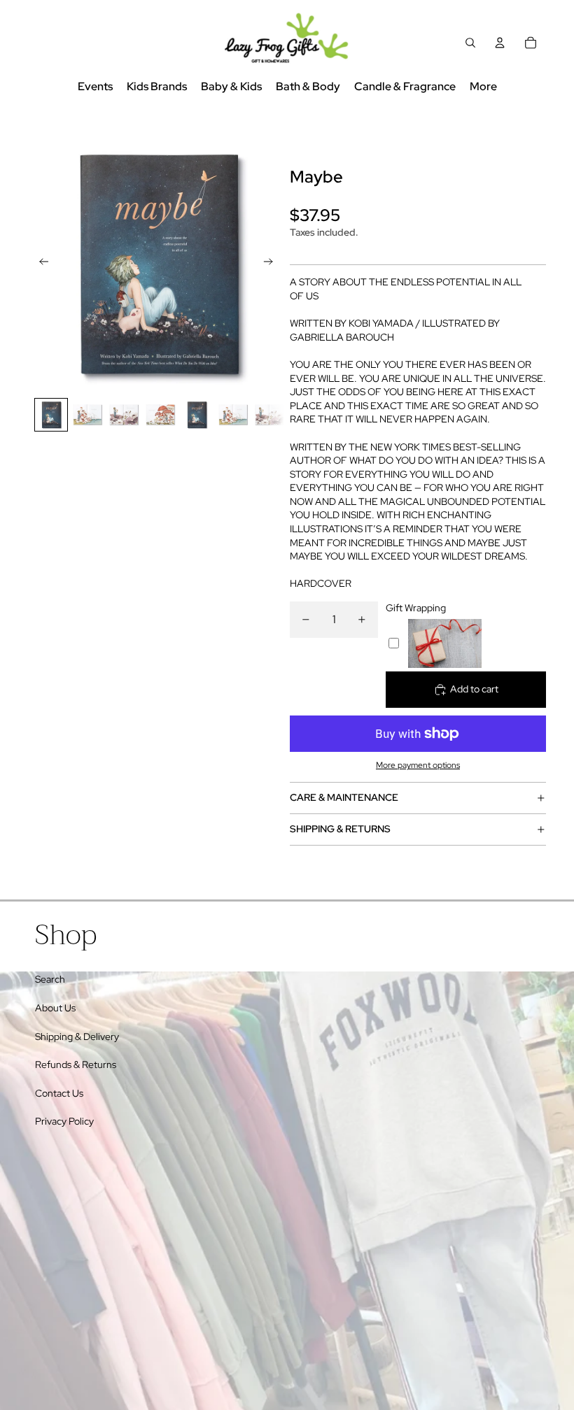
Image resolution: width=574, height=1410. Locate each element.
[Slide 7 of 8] (269, 414)
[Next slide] (272, 263)
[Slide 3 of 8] (123, 414)
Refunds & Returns (75, 1064)
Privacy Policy (64, 1121)
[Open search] (470, 42)
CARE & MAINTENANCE (344, 797)
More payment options (418, 765)
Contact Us (59, 1093)
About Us (55, 1008)
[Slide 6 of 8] (233, 414)
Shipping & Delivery (77, 1036)
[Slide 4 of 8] (160, 414)
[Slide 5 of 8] (196, 414)
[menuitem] (483, 87)
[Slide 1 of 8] (51, 414)
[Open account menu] (499, 42)
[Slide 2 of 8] (87, 414)
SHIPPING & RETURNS (340, 828)
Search (50, 979)
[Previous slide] (39, 263)
